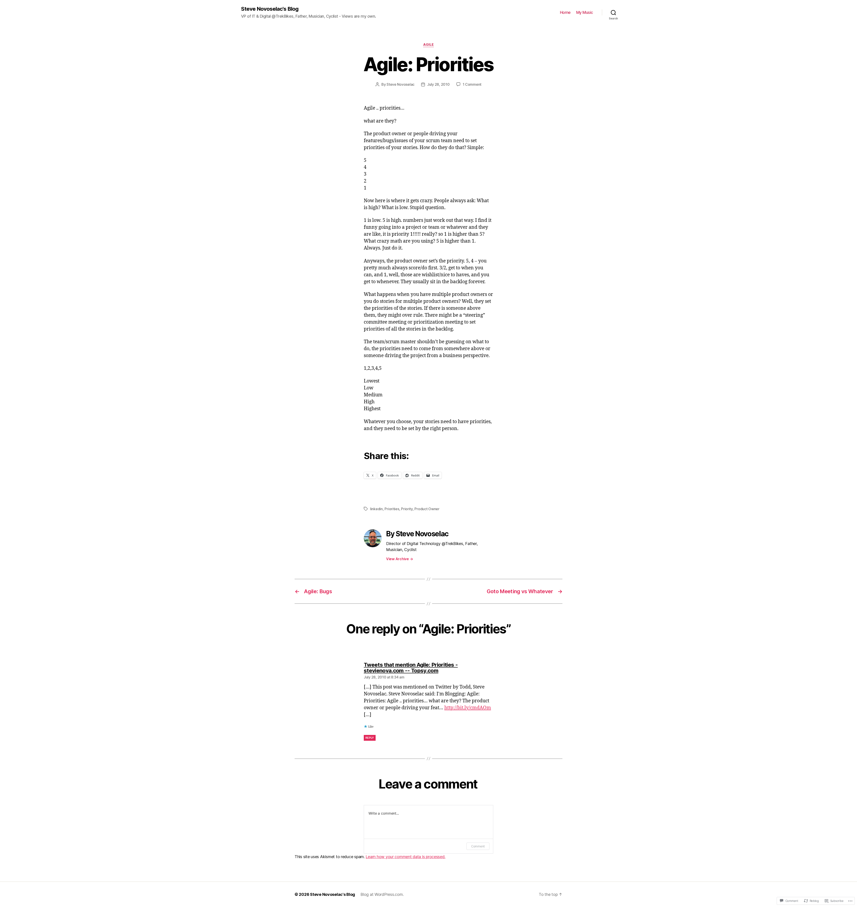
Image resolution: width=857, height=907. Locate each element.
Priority (407, 509)
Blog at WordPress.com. (382, 894)
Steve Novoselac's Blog (269, 9)
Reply (369, 737)
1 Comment (472, 84)
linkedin (376, 509)
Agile (428, 45)
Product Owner (426, 509)
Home (565, 12)
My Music (584, 12)
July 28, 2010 (438, 84)
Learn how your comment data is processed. (405, 856)
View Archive (399, 559)
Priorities (392, 509)
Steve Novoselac (400, 84)
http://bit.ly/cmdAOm (467, 708)
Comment (478, 846)
